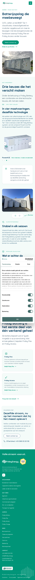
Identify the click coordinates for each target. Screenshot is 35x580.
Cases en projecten (7, 534)
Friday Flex (5, 518)
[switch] (30, 300)
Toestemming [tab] (6, 264)
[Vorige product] (4, 143)
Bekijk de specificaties (8, 47)
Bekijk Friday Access (10, 390)
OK (17, 319)
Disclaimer (5, 577)
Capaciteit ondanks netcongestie (11, 486)
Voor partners (6, 537)
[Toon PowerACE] (6, 160)
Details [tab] (17, 264)
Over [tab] (28, 264)
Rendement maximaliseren (9, 483)
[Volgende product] (30, 143)
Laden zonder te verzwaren (10, 489)
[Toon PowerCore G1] (2, 160)
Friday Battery (6, 515)
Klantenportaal (6, 546)
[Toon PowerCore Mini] (8, 160)
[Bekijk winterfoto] (17, 215)
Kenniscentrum (6, 531)
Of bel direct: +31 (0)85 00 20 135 (17, 441)
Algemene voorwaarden (23, 577)
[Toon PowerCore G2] (4, 160)
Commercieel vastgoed (8, 502)
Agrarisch (4, 496)
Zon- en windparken (7, 505)
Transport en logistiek (8, 508)
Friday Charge (6, 524)
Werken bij (5, 543)
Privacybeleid (12, 577)
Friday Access (6, 521)
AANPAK (4, 9)
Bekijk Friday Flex (9, 366)
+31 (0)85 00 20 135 (7, 553)
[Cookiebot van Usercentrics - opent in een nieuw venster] (25, 259)
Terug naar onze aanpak (9, 399)
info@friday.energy (7, 556)
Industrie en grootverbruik (9, 499)
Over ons (4, 540)
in (3, 475)
